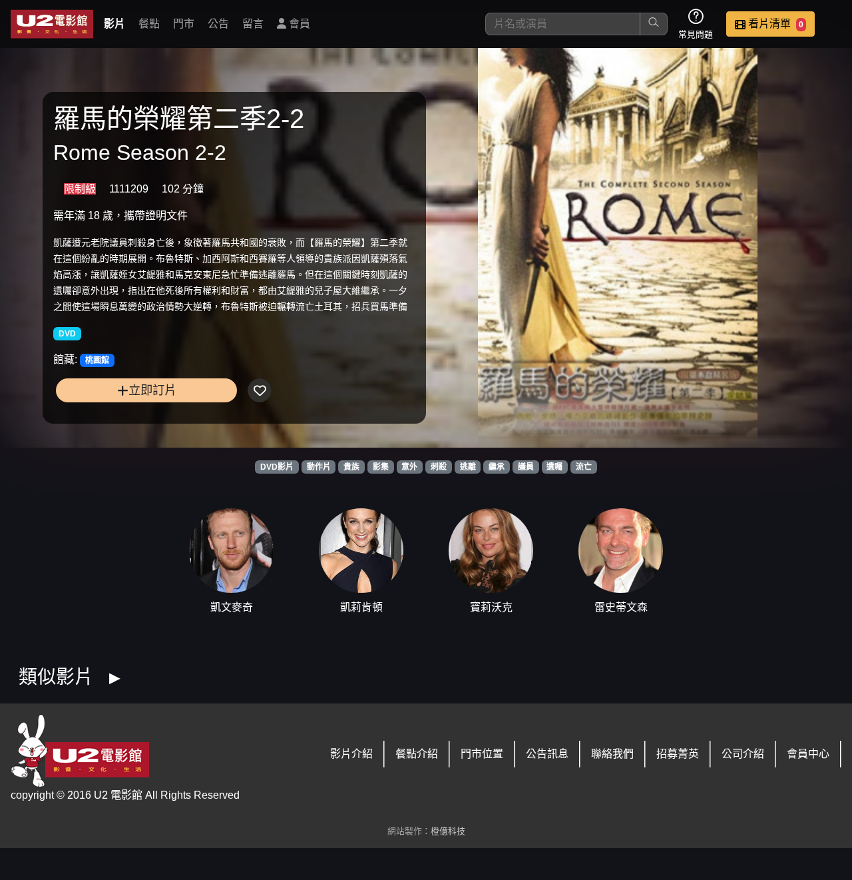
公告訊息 (547, 753)
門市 (183, 23)
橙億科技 (448, 831)
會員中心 (808, 753)
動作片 (319, 467)
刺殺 (439, 467)
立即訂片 (152, 390)
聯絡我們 (612, 753)
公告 (218, 23)
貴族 (351, 467)
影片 (114, 23)
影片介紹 (351, 753)
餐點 (149, 23)
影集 (381, 467)
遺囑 (554, 467)
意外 (409, 467)
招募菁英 (677, 753)
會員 (298, 23)
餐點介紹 (416, 753)
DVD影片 (277, 467)
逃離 (468, 467)
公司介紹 (743, 753)
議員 (526, 467)
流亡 (584, 467)
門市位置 (482, 753)
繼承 (497, 467)
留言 (253, 23)
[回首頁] (52, 24)
